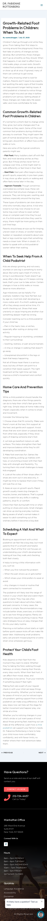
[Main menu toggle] (41, 5)
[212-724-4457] (7, 797)
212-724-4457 (20, 796)
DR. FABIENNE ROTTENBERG (11, 5)
